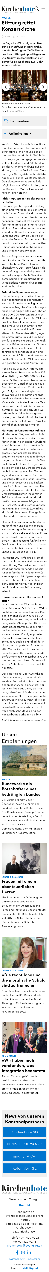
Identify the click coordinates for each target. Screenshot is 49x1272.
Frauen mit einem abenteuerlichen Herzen (19, 887)
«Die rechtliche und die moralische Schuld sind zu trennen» (24, 980)
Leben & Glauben (12, 877)
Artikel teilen (19, 134)
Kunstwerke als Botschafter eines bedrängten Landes (21, 789)
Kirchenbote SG (24, 1132)
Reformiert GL (24, 1168)
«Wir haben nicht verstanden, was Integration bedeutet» (23, 1066)
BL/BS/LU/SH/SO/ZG (24, 1144)
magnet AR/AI (24, 1156)
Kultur (6, 18)
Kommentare (19, 121)
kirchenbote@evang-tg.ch (24, 1245)
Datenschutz (17, 1258)
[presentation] (6, 87)
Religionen (9, 1056)
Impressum (33, 1258)
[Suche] (36, 9)
